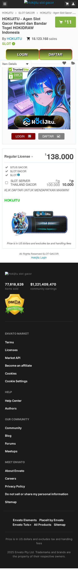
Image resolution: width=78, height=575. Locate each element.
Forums (10, 443)
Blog (8, 435)
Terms (9, 342)
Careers (10, 478)
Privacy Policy (15, 486)
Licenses (11, 350)
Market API (12, 358)
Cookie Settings (16, 381)
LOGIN (22, 54)
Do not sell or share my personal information (36, 494)
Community (13, 428)
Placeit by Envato (51, 520)
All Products (42, 524)
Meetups (11, 451)
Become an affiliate (18, 365)
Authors (11, 408)
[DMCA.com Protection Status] (14, 314)
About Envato (14, 470)
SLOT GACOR (27, 12)
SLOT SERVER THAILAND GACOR (42, 182)
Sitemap (11, 502)
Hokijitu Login (39, 257)
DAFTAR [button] (48, 136)
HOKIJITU (7, 12)
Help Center (13, 400)
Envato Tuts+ (22, 524)
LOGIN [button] (20, 136)
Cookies (11, 373)
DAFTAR (55, 54)
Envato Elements (25, 520)
